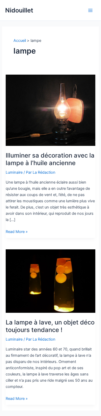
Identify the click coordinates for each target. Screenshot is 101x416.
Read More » (17, 232)
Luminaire (14, 172)
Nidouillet (19, 10)
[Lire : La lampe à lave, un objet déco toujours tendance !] (50, 280)
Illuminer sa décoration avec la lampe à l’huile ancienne (50, 159)
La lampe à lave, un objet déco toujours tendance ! (50, 326)
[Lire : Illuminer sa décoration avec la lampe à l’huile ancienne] (50, 110)
